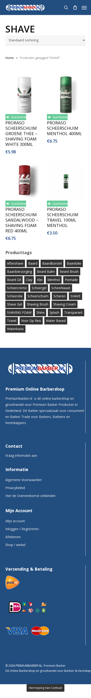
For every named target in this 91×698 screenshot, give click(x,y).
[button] (84, 7)
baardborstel (52, 263)
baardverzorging (19, 271)
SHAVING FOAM (19, 312)
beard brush (69, 271)
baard (32, 263)
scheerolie (15, 296)
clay (29, 279)
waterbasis (15, 329)
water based (56, 320)
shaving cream (64, 304)
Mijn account (15, 521)
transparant (73, 312)
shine (40, 312)
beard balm (46, 271)
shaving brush (37, 304)
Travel (11, 320)
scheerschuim (38, 296)
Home (9, 58)
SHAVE (75, 296)
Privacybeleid (15, 488)
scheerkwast (60, 288)
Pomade (71, 279)
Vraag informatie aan (21, 455)
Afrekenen (13, 537)
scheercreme (17, 288)
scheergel (39, 288)
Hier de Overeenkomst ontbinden (30, 495)
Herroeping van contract (45, 688)
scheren (59, 296)
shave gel (14, 304)
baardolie (74, 263)
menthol (53, 279)
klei (39, 279)
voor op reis (31, 320)
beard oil (14, 279)
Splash (54, 312)
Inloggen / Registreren (22, 529)
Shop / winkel (15, 545)
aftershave (15, 263)
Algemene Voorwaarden (23, 480)
